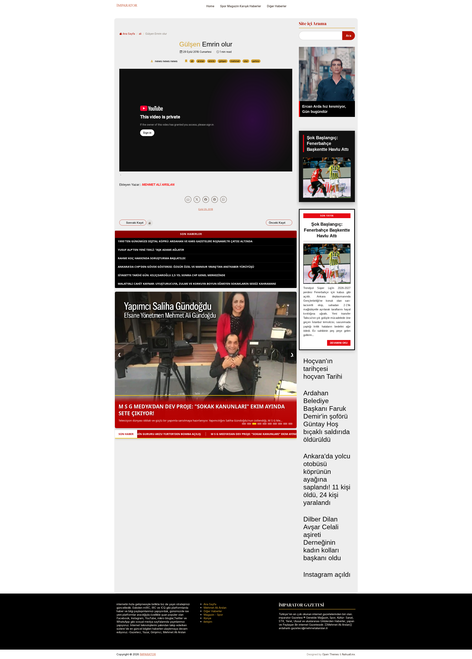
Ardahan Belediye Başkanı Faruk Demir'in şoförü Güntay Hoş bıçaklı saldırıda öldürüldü (326, 416)
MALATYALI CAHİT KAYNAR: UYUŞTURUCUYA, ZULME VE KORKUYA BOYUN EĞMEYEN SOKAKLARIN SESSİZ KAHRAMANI (197, 273)
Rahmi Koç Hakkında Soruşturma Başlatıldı (151, 248)
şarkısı (255, 61)
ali (140, 33)
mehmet (235, 61)
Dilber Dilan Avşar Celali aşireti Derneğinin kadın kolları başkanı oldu (322, 538)
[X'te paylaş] (197, 199)
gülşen (222, 61)
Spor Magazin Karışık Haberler (240, 6)
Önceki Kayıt (277, 222)
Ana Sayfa (129, 33)
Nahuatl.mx (348, 654)
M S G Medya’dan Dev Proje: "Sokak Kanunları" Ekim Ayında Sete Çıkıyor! (202, 410)
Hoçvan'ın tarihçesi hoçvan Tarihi (322, 368)
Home (210, 6)
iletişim (208, 621)
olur (246, 61)
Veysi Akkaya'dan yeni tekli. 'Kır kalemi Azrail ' (293, 434)
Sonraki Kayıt (134, 222)
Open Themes (330, 654)
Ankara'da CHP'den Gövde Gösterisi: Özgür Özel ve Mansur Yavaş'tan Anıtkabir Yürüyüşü (186, 256)
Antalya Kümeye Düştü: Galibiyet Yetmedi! (149, 282)
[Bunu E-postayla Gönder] (188, 199)
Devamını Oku (339, 342)
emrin (211, 61)
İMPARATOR (127, 5)
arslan (200, 61)
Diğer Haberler (277, 6)
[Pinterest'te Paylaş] (214, 199)
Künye (207, 618)
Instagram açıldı (326, 574)
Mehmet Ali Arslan (215, 607)
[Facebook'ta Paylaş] (205, 199)
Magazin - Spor (213, 614)
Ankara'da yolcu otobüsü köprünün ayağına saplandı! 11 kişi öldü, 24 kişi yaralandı (326, 479)
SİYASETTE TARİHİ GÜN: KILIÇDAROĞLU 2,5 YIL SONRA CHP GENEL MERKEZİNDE (171, 265)
